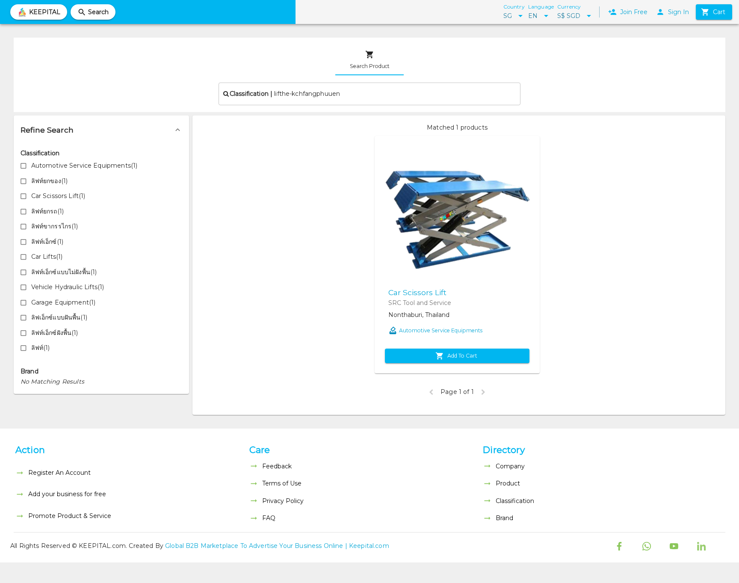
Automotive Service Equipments (440, 330)
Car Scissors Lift (417, 292)
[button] (101, 130)
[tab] (369, 59)
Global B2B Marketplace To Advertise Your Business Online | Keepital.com (277, 546)
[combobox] (369, 93)
